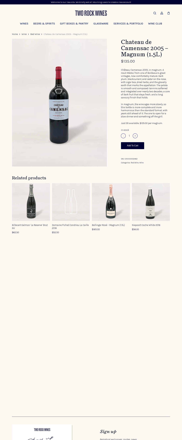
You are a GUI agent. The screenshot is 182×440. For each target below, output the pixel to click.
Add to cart (132, 145)
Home (15, 34)
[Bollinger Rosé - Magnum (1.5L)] (111, 202)
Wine (24, 34)
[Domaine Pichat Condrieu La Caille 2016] (71, 202)
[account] (161, 13)
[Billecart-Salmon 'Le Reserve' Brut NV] (31, 202)
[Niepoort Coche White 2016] (151, 202)
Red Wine (35, 34)
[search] (154, 13)
